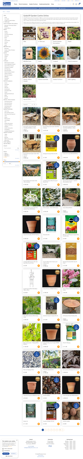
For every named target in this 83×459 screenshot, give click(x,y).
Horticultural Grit (8, 106)
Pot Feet (6, 96)
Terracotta (7, 84)
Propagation (7, 129)
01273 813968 (31, 446)
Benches (6, 137)
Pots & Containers (8, 81)
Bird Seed (7, 48)
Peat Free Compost (8, 75)
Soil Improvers (7, 68)
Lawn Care (7, 111)
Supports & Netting (8, 124)
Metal (6, 95)
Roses (6, 37)
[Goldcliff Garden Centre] (7, 4)
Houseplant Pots (8, 90)
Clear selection (17, 158)
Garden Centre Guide (40, 456)
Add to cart (39, 130)
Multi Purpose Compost (9, 62)
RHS (5, 59)
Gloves (6, 117)
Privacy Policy (50, 441)
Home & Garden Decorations (11, 23)
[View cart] (79, 4)
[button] (9, 456)
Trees (6, 39)
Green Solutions (40, 455)
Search (5, 145)
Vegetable (7, 54)
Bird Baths (7, 51)
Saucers (6, 98)
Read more (10, 446)
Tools (6, 115)
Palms (6, 43)
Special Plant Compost (9, 65)
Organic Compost (8, 73)
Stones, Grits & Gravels (9, 99)
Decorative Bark (8, 70)
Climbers (6, 32)
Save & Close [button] (5, 453)
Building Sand (7, 107)
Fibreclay (6, 87)
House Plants (7, 40)
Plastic (6, 92)
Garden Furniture (8, 132)
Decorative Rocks (8, 104)
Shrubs (6, 31)
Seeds (5, 53)
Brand (5, 151)
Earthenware (7, 89)
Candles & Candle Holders (10, 20)
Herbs (6, 57)
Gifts (5, 15)
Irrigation (6, 126)
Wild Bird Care (7, 46)
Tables (6, 134)
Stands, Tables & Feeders (10, 50)
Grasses (6, 42)
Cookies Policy (50, 442)
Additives (6, 76)
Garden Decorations (9, 123)
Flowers (6, 56)
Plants (5, 29)
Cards (6, 17)
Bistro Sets (7, 140)
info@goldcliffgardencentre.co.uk (31, 447)
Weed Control (7, 118)
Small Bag (7, 78)
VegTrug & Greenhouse (9, 93)
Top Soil (6, 79)
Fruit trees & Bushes (9, 34)
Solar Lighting (7, 141)
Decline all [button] (13, 453)
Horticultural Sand (8, 101)
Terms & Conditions (50, 443)
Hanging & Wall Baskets (9, 131)
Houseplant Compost (9, 67)
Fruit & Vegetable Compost (10, 64)
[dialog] (9, 448)
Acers (6, 45)
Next (62, 430)
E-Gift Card (6, 21)
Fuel (5, 121)
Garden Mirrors (8, 28)
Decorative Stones (8, 103)
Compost (6, 60)
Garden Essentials (8, 109)
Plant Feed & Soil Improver (10, 114)
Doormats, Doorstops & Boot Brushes (10, 26)
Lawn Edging (7, 120)
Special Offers (7, 143)
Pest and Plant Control (9, 112)
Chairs (6, 135)
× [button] (16, 440)
